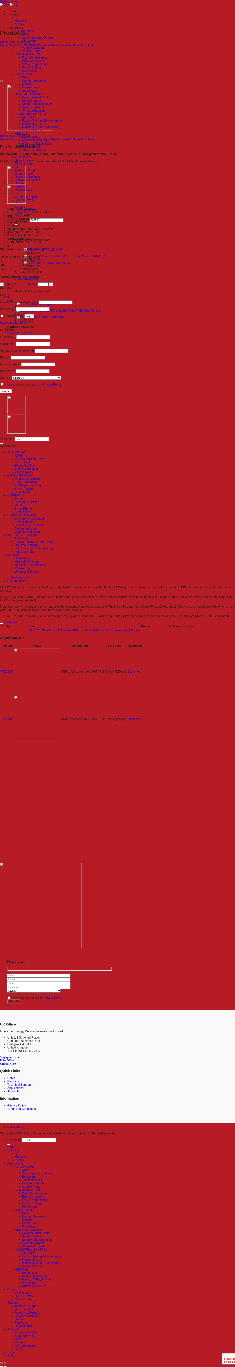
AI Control (21, 538)
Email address (10, 364)
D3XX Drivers (24, 163)
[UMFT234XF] (16, 183)
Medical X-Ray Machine (37, 143)
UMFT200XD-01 (60, 262)
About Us (13, 1091)
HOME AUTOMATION (21, 515)
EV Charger (22, 462)
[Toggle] (1, 623)
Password (7, 309)
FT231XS (7, 719)
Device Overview (18, 577)
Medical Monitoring (27, 561)
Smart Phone (23, 508)
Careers (20, 206)
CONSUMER (23, 74)
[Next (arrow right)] (5, 1366)
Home (12, 11)
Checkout (33, 278)
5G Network (29, 70)
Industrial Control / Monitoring (34, 548)
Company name (17, 350)
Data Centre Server (34, 57)
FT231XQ (7, 671)
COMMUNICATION (27, 54)
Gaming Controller (34, 80)
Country (6, 377)
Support (12, 1302)
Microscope (22, 568)
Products (14, 14)
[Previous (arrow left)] (1, 1366)
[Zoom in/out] (5, 1363)
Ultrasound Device (34, 150)
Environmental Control (29, 518)
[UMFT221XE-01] (16, 202)
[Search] (1, 443)
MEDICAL (21, 133)
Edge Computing (33, 60)
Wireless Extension (27, 531)
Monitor (27, 84)
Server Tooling (31, 67)
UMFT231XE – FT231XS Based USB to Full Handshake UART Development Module (84, 630)
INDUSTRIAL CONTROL (23, 535)
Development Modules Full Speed (73, 45)
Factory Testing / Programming (34, 541)
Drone (26, 77)
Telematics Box (25, 465)
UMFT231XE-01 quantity (20, 284)
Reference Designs (27, 176)
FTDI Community (26, 1345)
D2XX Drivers (24, 1296)
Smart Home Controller (30, 525)
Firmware (21, 1322)
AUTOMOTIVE (17, 452)
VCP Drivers (23, 157)
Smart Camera (24, 521)
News (18, 1339)
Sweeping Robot (26, 528)
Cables (19, 24)
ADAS (26, 34)
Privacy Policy (52, 384)
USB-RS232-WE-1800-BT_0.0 (87, 256)
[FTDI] (9, 4)
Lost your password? (13, 322)
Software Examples (27, 180)
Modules (20, 21)
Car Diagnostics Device (37, 37)
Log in (29, 316)
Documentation (17, 581)
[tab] (121, 578)
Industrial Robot (25, 551)
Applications (16, 27)
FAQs (18, 1349)
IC (16, 17)
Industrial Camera (26, 545)
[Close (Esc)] (1, 1363)
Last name (7, 343)
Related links (23, 1325)
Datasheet (134, 671)
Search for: (7, 439)
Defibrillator (22, 558)
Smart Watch (23, 511)
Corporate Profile (26, 196)
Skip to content (9, 1)
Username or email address (19, 302)
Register (5, 391)
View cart (21, 278)
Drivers (12, 1289)
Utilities (19, 1319)
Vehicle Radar (31, 50)
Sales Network (24, 1335)
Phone (5, 357)
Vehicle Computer (33, 47)
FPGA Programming (35, 64)
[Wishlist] (1, 81)
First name (8, 337)
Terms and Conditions (21, 1108)
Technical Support (26, 170)
